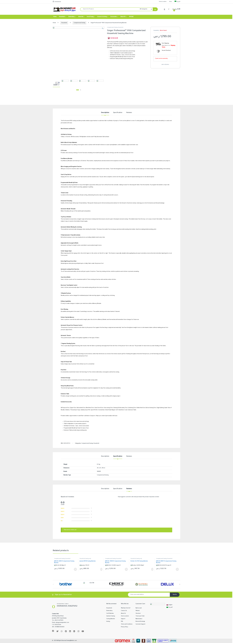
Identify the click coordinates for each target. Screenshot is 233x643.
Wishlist (138, 610)
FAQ (122, 621)
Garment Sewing (110, 616)
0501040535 (58, 1)
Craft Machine (110, 613)
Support (123, 618)
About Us (123, 613)
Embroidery (71, 16)
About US (123, 16)
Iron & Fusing (90, 16)
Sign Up (175, 594)
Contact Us (124, 610)
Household (62, 16)
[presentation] (179, 584)
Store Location (162, 1)
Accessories (113, 16)
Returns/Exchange (140, 621)
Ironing (108, 621)
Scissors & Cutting (102, 16)
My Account (139, 608)
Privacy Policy (124, 627)
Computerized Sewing (79, 23)
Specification (117, 112)
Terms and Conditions (126, 624)
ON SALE (131, 16)
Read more (75, 569)
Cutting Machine (110, 618)
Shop (170, 1)
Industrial (80, 16)
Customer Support (140, 624)
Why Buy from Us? (125, 608)
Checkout (138, 613)
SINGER (99, 471)
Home (54, 16)
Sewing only (88, 558)
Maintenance (139, 618)
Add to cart (101, 569)
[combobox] (109, 9)
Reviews (129, 112)
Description (105, 112)
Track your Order (140, 616)
